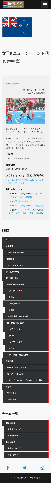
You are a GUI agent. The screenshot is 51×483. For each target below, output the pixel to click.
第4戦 (24, 213)
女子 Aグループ (14, 429)
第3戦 (17, 213)
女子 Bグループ (14, 436)
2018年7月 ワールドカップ (20, 201)
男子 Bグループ (14, 455)
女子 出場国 (10, 423)
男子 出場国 (10, 442)
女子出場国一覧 (13, 83)
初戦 (21, 197)
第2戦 (10, 213)
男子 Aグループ (14, 448)
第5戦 (31, 213)
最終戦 (28, 197)
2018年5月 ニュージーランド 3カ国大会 (25, 206)
